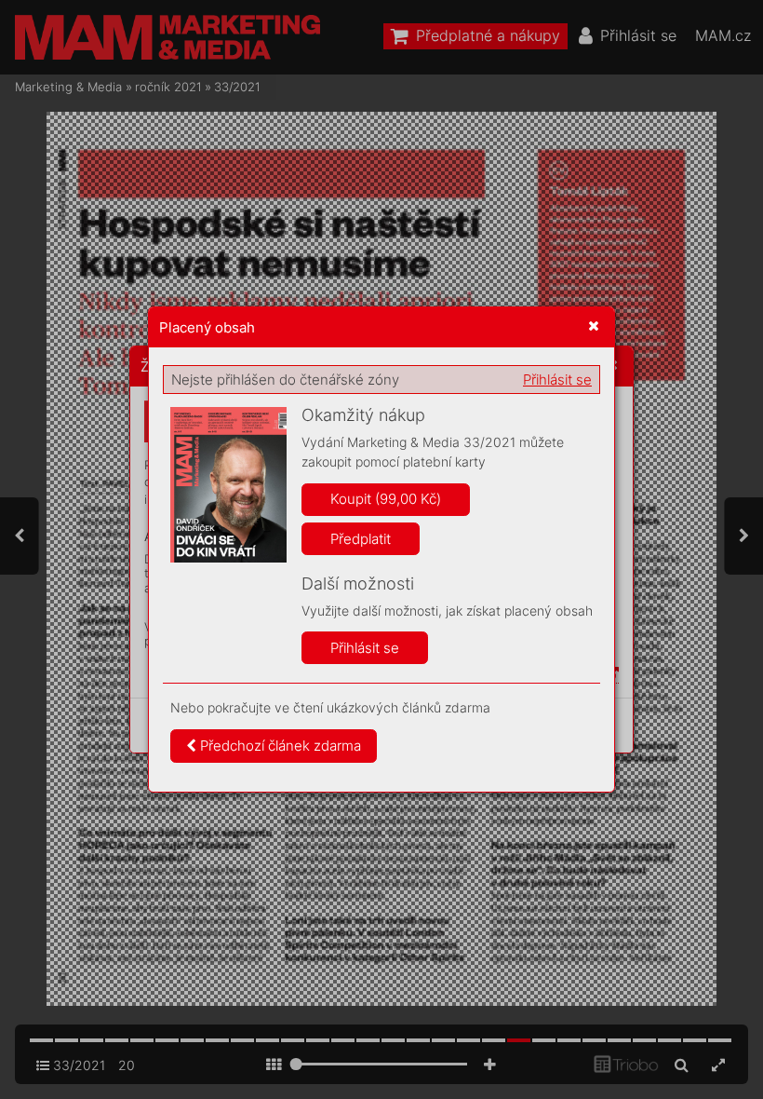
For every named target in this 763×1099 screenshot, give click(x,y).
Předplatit (360, 539)
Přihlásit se (557, 379)
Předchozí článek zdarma (278, 745)
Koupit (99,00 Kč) (385, 499)
